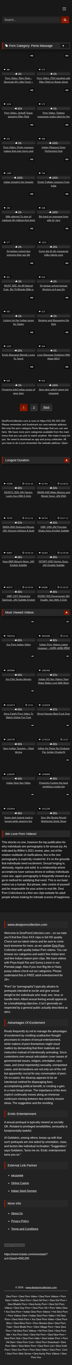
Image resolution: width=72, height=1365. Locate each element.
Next (46, 407)
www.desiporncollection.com (41, 1287)
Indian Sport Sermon (24, 1190)
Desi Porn (58, 945)
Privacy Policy (20, 1221)
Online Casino (20, 1183)
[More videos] (66, 460)
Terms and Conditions (24, 1228)
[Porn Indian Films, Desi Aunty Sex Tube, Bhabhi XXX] (29, 8)
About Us (17, 1213)
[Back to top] (61, 1354)
